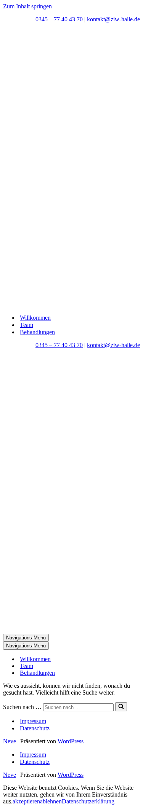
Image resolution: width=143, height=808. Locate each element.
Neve (9, 741)
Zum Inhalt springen (27, 6)
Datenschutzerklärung (88, 801)
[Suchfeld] (121, 706)
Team (26, 325)
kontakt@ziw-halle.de (113, 19)
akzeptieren (26, 801)
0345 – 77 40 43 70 (59, 19)
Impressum (33, 721)
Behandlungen (37, 332)
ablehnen (51, 801)
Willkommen (35, 317)
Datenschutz (35, 728)
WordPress (71, 741)
